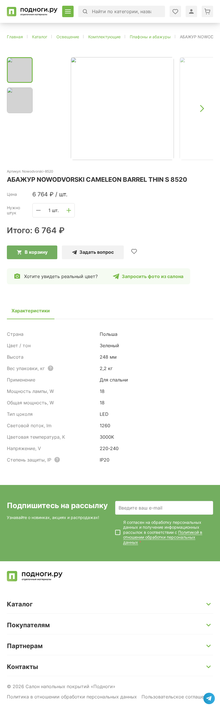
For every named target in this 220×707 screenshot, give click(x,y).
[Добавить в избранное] (134, 251)
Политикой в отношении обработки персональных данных (162, 537)
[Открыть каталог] (68, 11)
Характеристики (30, 310)
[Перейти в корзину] (207, 11)
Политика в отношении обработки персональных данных (72, 697)
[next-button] (202, 108)
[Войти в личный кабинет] (175, 11)
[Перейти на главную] (32, 11)
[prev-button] (49, 108)
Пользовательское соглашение (177, 697)
